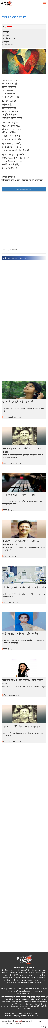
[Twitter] (43, 1026)
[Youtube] (45, 1026)
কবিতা (9, 26)
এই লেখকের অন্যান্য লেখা (24, 189)
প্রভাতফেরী (19, 1021)
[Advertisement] (24, 221)
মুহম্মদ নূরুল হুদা (12, 249)
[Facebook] (41, 1026)
